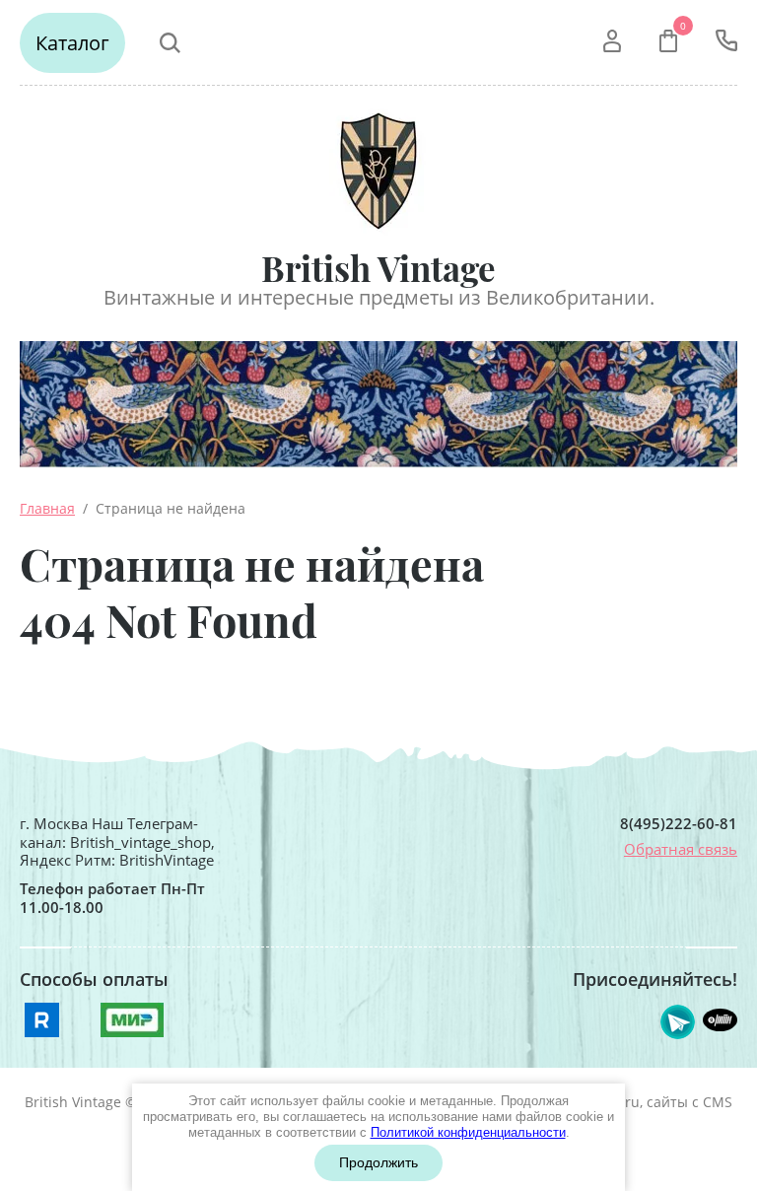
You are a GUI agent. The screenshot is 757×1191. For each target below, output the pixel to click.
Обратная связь (680, 849)
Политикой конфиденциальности (468, 1132)
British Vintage (378, 268)
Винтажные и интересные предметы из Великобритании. (378, 297)
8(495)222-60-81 (678, 823)
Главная (47, 508)
